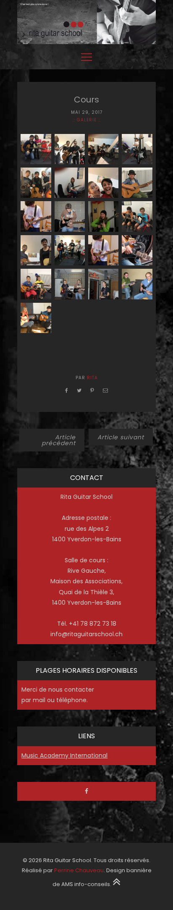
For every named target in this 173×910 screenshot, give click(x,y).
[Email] (105, 390)
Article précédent (59, 440)
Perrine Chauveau (79, 870)
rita (92, 378)
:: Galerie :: (87, 120)
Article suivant (120, 437)
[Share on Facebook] (66, 390)
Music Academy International (64, 755)
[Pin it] (92, 390)
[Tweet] (79, 390)
